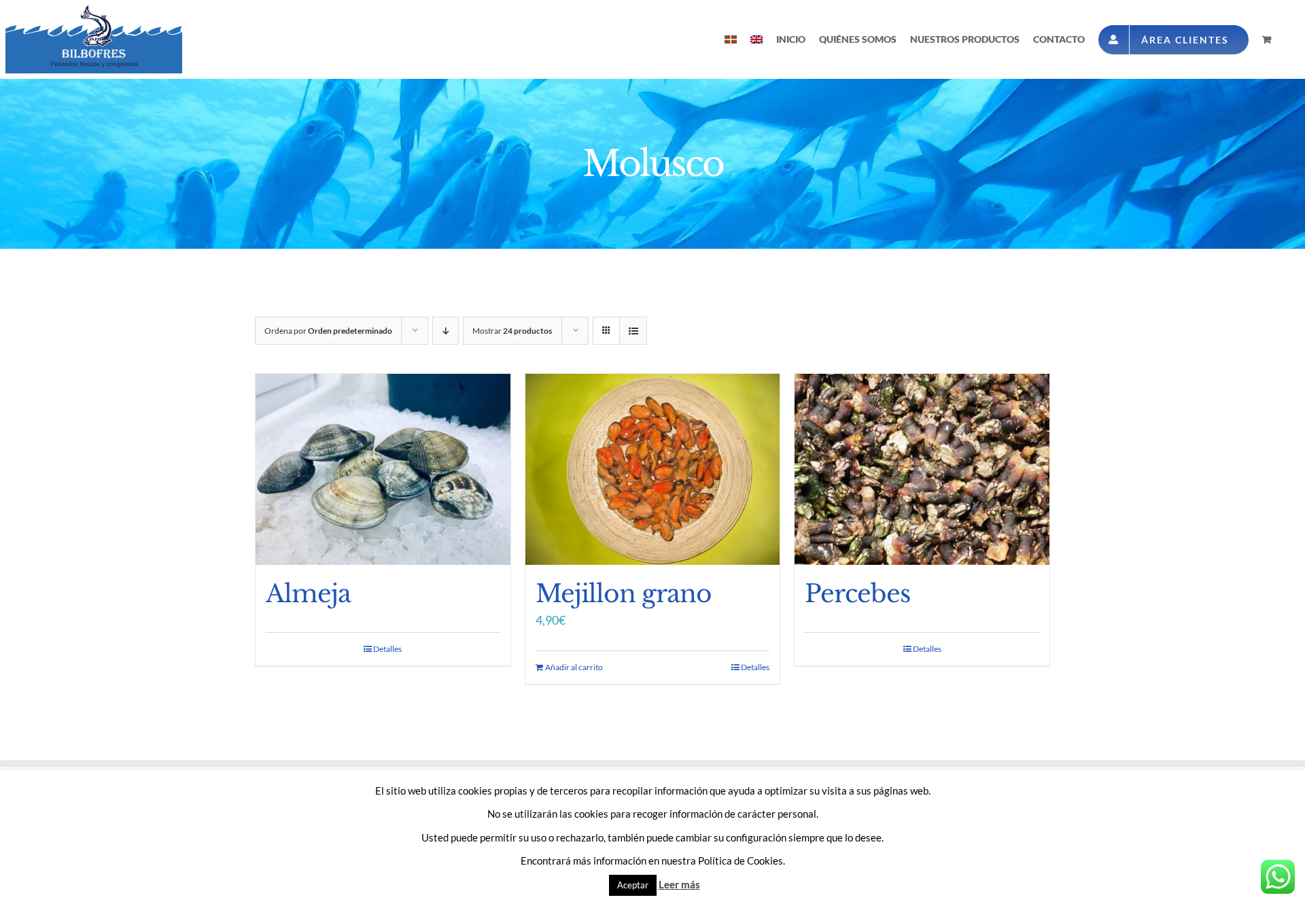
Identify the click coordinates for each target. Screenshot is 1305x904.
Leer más (679, 884)
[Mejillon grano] (652, 469)
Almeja (308, 593)
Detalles (387, 649)
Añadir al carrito (574, 667)
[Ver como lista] (633, 330)
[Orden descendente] (445, 331)
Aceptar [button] (632, 885)
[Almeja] (383, 469)
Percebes (857, 593)
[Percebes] (922, 469)
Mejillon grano (624, 593)
